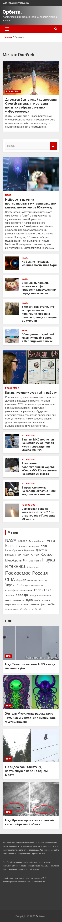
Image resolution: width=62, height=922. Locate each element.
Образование (33, 567)
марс (37, 600)
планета (46, 600)
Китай (35, 554)
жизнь (9, 595)
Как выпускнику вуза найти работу (31, 392)
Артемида (23, 546)
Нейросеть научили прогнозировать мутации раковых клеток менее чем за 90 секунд (30, 203)
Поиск (53, 146)
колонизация (18, 600)
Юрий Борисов (36, 585)
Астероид (34, 546)
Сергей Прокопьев (26, 580)
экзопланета (30, 609)
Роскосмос (13, 91)
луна (29, 600)
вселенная (26, 590)
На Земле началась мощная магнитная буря (39, 263)
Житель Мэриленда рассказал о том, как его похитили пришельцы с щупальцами (30, 717)
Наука (37, 561)
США (10, 579)
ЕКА (19, 555)
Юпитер (24, 585)
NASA (8, 195)
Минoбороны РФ (16, 560)
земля (8, 600)
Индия (26, 555)
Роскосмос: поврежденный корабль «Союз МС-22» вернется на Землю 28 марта (39, 469)
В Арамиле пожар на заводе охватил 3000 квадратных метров (39, 491)
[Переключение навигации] (7, 29)
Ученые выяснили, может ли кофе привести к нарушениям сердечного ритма (39, 288)
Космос (47, 555)
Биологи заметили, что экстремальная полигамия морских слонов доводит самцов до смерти (39, 313)
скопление (22, 604)
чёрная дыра (11, 609)
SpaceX (22, 541)
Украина (11, 585)
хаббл (51, 604)
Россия (40, 573)
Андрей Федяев (37, 541)
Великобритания (14, 550)
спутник (34, 604)
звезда (22, 595)
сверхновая (10, 604)
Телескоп (42, 580)
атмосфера (11, 590)
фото (43, 604)
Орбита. (12, 12)
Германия (29, 550)
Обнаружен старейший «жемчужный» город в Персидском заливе (38, 338)
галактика (42, 590)
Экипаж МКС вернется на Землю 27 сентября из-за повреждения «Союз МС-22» (38, 445)
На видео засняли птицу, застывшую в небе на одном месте (26, 771)
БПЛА (44, 546)
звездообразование (40, 595)
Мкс (31, 560)
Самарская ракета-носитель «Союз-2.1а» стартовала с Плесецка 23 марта (38, 514)
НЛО (8, 621)
